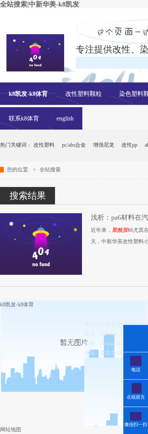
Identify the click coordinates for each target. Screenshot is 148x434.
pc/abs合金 (74, 145)
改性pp (129, 145)
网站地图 (10, 429)
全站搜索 (50, 170)
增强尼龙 (103, 145)
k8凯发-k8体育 (28, 93)
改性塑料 (44, 145)
